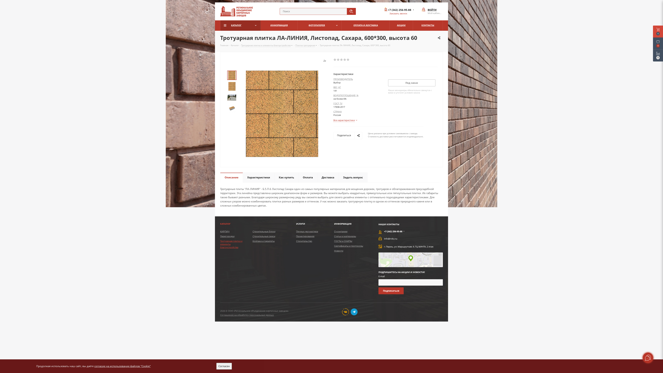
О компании (340, 231)
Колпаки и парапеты (264, 241)
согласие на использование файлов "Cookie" (122, 366)
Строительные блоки (264, 231)
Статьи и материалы (345, 236)
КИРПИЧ (224, 231)
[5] (348, 59)
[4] (345, 59)
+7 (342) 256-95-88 (399, 10)
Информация (343, 223)
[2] (338, 59)
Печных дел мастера (307, 231)
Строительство (304, 241)
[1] (335, 59)
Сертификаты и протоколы (348, 245)
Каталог (225, 223)
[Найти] (351, 11)
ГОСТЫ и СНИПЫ (343, 241)
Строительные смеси (264, 236)
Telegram (354, 311)
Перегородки (227, 236)
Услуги (300, 223)
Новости (338, 250)
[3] (341, 59)
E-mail (381, 276)
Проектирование (305, 236)
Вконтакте (345, 311)
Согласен (224, 366)
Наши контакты (388, 224)
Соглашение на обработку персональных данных (247, 315)
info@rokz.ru (390, 238)
